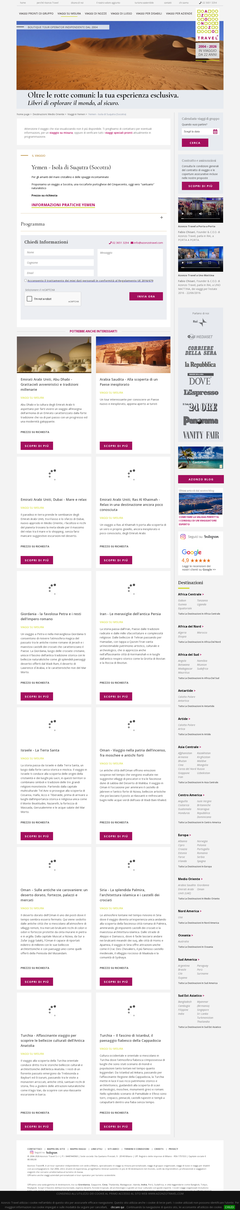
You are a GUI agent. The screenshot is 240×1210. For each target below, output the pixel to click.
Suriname (202, 973)
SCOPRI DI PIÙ (200, 186)
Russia (201, 769)
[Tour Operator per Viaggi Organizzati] (207, 40)
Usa (180, 917)
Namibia (202, 660)
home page (23, 114)
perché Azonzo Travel (47, 2)
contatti (168, 2)
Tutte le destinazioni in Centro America (199, 822)
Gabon (182, 600)
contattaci (34, 1148)
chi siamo (183, 2)
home (23, 2)
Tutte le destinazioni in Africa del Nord (199, 641)
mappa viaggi (78, 1148)
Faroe (181, 857)
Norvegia (202, 841)
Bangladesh (185, 1001)
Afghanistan (185, 753)
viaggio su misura (61, 132)
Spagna (201, 861)
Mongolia (202, 765)
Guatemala (184, 809)
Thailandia (203, 1021)
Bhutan (182, 761)
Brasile (182, 969)
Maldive (201, 761)
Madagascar (185, 668)
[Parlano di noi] (200, 375)
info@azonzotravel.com (148, 242)
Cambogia (184, 1006)
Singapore (203, 1010)
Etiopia (182, 636)
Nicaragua (203, 809)
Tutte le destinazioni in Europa (195, 866)
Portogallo (203, 849)
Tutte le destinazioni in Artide (194, 734)
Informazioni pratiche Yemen (63, 204)
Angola (182, 660)
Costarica (183, 805)
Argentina (184, 965)
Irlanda (182, 861)
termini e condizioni (136, 1148)
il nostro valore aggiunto (108, 2)
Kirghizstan (203, 757)
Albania (182, 841)
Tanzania (202, 600)
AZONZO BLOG (201, 479)
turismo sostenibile (144, 2)
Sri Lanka (202, 1013)
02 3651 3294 (209, 2)
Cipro (181, 845)
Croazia (182, 849)
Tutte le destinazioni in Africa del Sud (198, 678)
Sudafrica (202, 668)
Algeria (182, 632)
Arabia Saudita (187, 885)
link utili (96, 1148)
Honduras (184, 813)
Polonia (201, 845)
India (181, 1013)
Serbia (201, 857)
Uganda (201, 604)
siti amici (113, 1148)
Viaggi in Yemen (76, 114)
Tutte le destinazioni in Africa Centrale (199, 613)
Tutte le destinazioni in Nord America (198, 922)
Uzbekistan (203, 773)
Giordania (203, 885)
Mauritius (184, 672)
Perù (199, 969)
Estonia (182, 853)
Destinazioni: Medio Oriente (48, 114)
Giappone (184, 773)
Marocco (202, 632)
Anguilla (183, 801)
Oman (200, 889)
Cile (180, 973)
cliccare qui (117, 1207)
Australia (183, 941)
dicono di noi (77, 2)
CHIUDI (229, 1207)
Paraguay (202, 965)
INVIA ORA (146, 296)
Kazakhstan (204, 753)
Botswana (184, 664)
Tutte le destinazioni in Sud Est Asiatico (199, 1027)
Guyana (182, 977)
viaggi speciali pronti (119, 132)
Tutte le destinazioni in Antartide (196, 706)
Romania (202, 853)
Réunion (202, 664)
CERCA (195, 143)
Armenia (183, 757)
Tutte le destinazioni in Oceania (195, 946)
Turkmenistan (205, 1017)
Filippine (183, 1010)
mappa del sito (56, 1148)
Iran (180, 777)
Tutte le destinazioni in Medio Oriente (199, 898)
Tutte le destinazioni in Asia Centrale (198, 782)
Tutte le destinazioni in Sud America (198, 983)
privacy (173, 1148)
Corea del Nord (187, 769)
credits (159, 1148)
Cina (180, 765)
